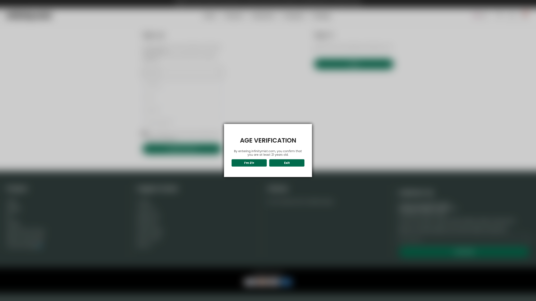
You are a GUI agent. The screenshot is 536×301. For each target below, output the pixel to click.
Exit (287, 163)
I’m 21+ (249, 163)
